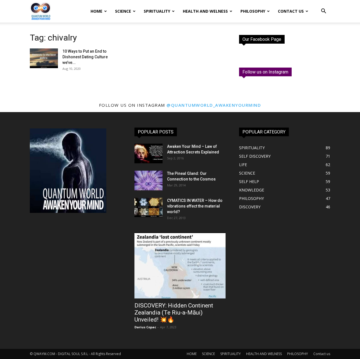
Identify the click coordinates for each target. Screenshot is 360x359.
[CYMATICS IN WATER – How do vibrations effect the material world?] (148, 207)
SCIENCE (123, 11)
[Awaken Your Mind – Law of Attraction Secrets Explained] (148, 153)
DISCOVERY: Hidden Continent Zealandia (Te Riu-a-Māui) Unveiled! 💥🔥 (173, 312)
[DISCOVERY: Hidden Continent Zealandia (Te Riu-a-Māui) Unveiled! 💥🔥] (180, 265)
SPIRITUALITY (157, 11)
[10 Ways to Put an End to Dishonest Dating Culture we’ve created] (44, 58)
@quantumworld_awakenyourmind (213, 105)
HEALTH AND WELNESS (205, 11)
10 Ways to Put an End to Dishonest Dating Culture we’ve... (85, 57)
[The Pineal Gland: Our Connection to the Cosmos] (148, 180)
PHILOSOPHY (252, 11)
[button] (323, 11)
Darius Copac (145, 327)
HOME (96, 11)
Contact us (291, 11)
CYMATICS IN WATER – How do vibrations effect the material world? (194, 206)
